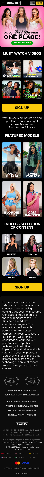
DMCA (9, 401)
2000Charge (16, 445)
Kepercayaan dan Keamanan (22, 410)
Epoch (27, 442)
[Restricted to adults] (19, 473)
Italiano (21, 457)
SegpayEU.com (36, 442)
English (21, 453)
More (34, 457)
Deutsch (7, 453)
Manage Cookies (31, 395)
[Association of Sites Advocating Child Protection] (25, 473)
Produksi (31, 415)
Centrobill (28, 445)
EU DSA (17, 401)
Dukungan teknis (13, 395)
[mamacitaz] (13, 3)
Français (7, 457)
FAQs (33, 390)
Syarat (34, 401)
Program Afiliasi (16, 415)
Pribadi (25, 401)
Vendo (22, 442)
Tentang (10, 406)
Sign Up (39, 3)
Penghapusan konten (27, 406)
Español (35, 453)
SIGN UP (22, 108)
